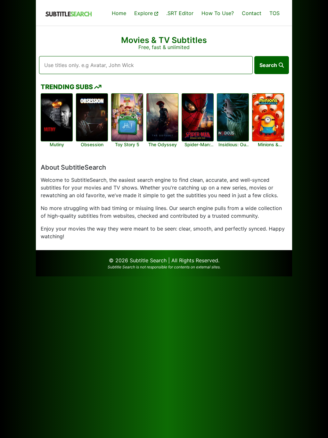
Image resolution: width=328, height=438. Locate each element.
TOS (274, 13)
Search (268, 65)
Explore (144, 13)
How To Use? (217, 13)
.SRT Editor (179, 13)
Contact (251, 13)
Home (119, 13)
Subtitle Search (148, 260)
